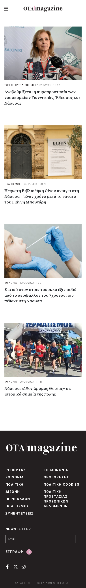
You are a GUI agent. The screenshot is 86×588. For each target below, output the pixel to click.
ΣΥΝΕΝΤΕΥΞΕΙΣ (20, 513)
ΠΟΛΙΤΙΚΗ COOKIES (62, 484)
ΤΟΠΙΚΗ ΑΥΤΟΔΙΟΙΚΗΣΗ (19, 85)
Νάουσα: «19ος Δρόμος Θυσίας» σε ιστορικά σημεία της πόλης (37, 391)
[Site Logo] (43, 8)
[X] (16, 566)
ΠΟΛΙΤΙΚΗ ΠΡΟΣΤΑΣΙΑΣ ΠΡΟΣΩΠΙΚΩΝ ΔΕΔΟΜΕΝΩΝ (56, 499)
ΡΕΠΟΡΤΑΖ (16, 470)
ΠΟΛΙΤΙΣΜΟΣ (12, 184)
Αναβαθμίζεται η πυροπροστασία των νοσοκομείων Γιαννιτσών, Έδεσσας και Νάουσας (42, 97)
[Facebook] (7, 566)
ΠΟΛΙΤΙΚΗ (15, 484)
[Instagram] (24, 566)
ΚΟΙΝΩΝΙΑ (10, 283)
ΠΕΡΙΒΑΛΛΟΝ (18, 499)
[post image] (43, 53)
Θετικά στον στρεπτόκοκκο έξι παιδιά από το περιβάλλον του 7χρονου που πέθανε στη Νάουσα (40, 295)
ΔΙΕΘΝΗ (13, 492)
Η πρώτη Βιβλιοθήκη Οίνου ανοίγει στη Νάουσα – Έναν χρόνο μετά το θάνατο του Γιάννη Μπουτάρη (41, 196)
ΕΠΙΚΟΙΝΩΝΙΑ (56, 470)
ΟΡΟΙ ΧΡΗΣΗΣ (56, 477)
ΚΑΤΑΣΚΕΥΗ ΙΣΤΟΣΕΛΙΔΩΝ (33, 583)
